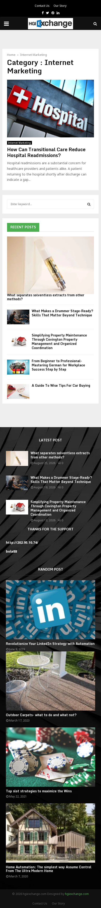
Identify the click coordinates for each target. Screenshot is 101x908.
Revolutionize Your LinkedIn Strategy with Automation (50, 643)
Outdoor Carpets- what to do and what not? (41, 715)
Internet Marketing (19, 142)
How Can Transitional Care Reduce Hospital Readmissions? (46, 152)
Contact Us (42, 6)
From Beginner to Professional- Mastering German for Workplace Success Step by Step (58, 365)
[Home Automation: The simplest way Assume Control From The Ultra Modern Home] (50, 832)
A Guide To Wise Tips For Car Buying (61, 385)
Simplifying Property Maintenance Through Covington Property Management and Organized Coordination (59, 341)
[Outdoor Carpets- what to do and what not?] (50, 681)
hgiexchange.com (77, 894)
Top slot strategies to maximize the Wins (39, 791)
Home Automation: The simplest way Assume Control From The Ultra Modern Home (48, 869)
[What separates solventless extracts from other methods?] (50, 265)
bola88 (11, 551)
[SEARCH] (89, 204)
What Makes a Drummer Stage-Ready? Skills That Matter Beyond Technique (62, 313)
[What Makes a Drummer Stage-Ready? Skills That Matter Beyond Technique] (18, 317)
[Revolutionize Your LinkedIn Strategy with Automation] (50, 609)
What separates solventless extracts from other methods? (45, 297)
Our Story (60, 6)
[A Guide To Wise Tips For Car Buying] (18, 391)
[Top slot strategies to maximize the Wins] (50, 756)
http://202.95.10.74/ (22, 542)
